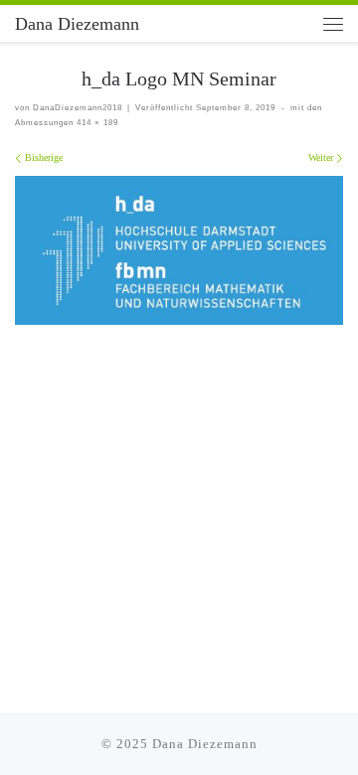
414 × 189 (96, 122)
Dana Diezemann (205, 743)
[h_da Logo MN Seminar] (179, 251)
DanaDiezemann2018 (77, 107)
